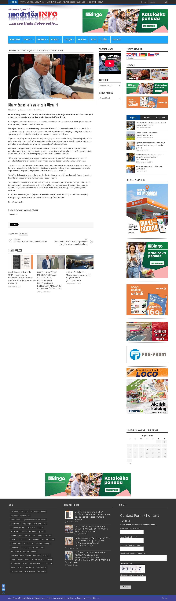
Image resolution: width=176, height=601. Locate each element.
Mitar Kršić (50, 539)
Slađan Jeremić (35, 563)
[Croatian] (129, 54)
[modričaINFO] (33, 23)
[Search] (166, 2)
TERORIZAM (29, 567)
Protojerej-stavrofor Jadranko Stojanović (25, 555)
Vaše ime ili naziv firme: (130, 528)
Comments (160, 117)
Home (13, 50)
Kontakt (116, 39)
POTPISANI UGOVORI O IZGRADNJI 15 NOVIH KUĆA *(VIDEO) (151, 123)
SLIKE (93, 39)
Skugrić (25, 563)
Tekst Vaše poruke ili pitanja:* (132, 553)
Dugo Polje (27, 524)
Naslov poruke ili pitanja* (130, 545)
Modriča (27, 543)
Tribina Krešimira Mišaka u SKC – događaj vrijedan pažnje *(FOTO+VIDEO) (149, 157)
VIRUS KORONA (16, 571)
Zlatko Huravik (29, 571)
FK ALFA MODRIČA (39, 524)
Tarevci (20, 567)
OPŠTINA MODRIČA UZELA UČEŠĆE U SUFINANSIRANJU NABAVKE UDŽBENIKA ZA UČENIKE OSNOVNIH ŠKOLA (92, 542)
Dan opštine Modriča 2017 (20, 516)
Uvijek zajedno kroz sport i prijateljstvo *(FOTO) (147, 133)
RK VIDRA (46, 555)
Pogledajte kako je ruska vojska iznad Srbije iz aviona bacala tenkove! (71, 241)
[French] (138, 54)
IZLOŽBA (103, 39)
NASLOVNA (15, 39)
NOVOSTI (28, 39)
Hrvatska (32, 531)
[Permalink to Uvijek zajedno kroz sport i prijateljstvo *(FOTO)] (131, 139)
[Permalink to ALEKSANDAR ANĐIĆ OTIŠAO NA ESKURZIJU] (131, 172)
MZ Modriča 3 (37, 543)
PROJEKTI (55, 39)
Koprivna (14, 539)
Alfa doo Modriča (17, 512)
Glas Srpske (18, 202)
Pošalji (125, 587)
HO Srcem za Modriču (19, 531)
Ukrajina (23, 233)
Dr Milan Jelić (15, 524)
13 (147, 449)
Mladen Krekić (16, 543)
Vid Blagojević (41, 567)
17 (129, 453)
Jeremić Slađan (16, 535)
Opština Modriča (28, 547)
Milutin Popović (38, 539)
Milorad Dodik (25, 539)
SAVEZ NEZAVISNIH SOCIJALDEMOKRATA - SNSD (34, 559)
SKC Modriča (15, 563)
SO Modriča (47, 563)
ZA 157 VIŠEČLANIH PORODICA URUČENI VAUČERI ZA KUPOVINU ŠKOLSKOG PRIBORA (91, 529)
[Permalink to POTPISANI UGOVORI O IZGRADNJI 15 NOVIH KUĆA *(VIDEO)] (131, 129)
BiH (27, 512)
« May (129, 463)
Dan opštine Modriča (38, 512)
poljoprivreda (16, 551)
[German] (143, 54)
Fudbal (40, 527)
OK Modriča (15, 547)
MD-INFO (81, 39)
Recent (147, 117)
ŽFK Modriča (41, 571)
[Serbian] (157, 54)
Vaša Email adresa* (128, 537)
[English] (133, 54)
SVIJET (29, 50)
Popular (133, 117)
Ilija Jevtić (41, 531)
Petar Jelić (39, 547)
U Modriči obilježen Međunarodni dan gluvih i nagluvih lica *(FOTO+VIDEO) (78, 276)
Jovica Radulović (30, 535)
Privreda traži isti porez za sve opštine (30, 240)
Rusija (13, 559)
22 (159, 453)
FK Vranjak (31, 527)
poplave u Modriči (29, 551)
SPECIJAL (68, 39)
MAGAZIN (41, 39)
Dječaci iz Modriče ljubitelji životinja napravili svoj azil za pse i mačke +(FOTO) (150, 145)
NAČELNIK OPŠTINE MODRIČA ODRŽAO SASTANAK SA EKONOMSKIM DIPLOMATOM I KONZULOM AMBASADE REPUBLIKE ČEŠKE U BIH (49, 280)
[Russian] (152, 54)
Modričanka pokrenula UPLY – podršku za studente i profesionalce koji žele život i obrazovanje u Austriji (22, 277)
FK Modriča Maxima (18, 527)
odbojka (47, 543)
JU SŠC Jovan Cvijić (44, 535)
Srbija (13, 567)
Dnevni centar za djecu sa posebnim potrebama (28, 520)
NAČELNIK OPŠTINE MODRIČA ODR (32, 2)
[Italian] (147, 54)
